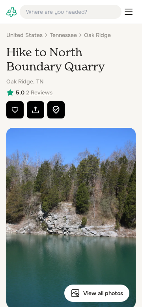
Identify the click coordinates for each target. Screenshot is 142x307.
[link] (11, 12)
